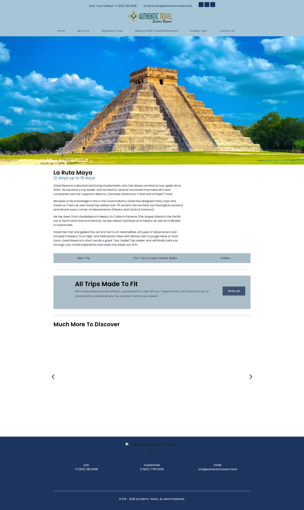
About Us (83, 31)
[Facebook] (142, 480)
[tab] (81, 258)
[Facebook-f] (201, 4)
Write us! (234, 291)
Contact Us (226, 31)
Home (61, 31)
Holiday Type (198, 31)
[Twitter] (212, 4)
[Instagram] (206, 4)
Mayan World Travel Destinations (156, 31)
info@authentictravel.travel (173, 6)
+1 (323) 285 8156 (126, 6)
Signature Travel (112, 31)
